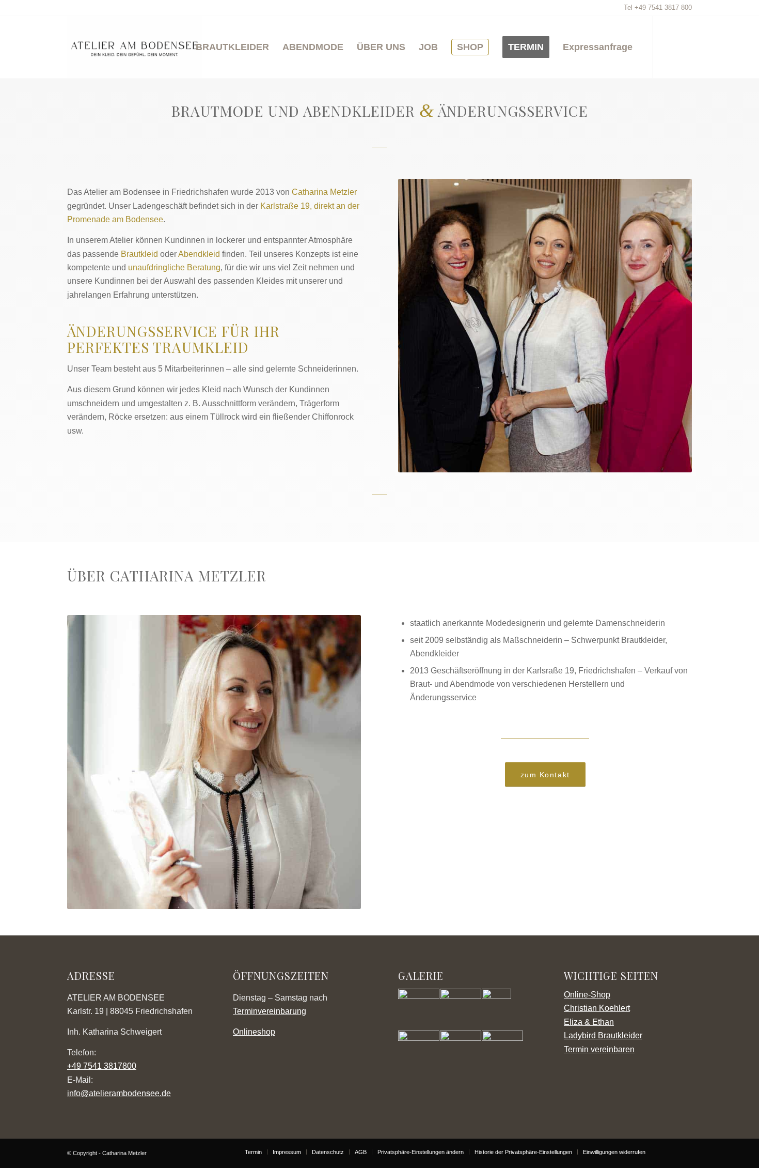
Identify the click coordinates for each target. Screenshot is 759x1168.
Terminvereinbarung (269, 1011)
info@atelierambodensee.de (119, 1093)
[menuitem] (232, 47)
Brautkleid (139, 254)
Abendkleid (199, 254)
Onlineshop (254, 1031)
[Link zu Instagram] (668, 46)
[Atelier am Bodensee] (134, 47)
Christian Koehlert (597, 1008)
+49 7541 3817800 (101, 1066)
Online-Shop (587, 994)
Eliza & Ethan (589, 1022)
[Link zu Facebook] (684, 46)
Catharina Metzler (324, 192)
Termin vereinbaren (599, 1049)
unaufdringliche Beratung (174, 267)
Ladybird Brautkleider (603, 1035)
